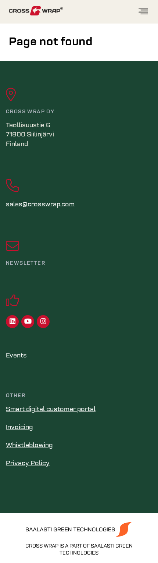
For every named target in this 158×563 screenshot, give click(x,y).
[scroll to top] (137, 542)
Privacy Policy (28, 463)
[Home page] (73, 11)
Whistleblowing (29, 445)
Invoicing (19, 427)
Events (16, 356)
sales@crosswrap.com (40, 205)
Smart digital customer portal (51, 409)
